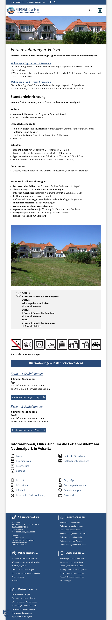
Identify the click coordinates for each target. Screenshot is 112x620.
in (75, 522)
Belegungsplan (23, 460)
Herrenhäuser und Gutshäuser (23, 609)
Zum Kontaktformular (36, 2)
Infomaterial (22, 485)
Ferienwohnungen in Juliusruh (71, 526)
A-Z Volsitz (21, 490)
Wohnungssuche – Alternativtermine (26, 562)
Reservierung (22, 465)
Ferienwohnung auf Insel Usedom (72, 544)
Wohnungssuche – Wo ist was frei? (25, 558)
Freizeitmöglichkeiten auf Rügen (24, 605)
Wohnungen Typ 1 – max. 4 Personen (31, 63)
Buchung (20, 470)
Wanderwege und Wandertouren (24, 602)
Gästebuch (69, 495)
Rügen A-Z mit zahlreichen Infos (72, 577)
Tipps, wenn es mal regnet (22, 616)
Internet (20, 480)
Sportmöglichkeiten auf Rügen (71, 566)
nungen (71, 522)
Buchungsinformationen (76, 485)
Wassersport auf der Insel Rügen (72, 562)
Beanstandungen (72, 490)
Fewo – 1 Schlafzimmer (27, 373)
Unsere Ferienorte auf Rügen (23, 569)
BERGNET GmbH (18, 538)
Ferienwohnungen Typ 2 (27, 430)
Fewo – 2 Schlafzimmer (27, 406)
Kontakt (15, 580)
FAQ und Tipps (65, 580)
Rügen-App (69, 480)
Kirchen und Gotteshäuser (22, 613)
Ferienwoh (64, 522)
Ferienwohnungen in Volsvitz (71, 537)
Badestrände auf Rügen (21, 594)
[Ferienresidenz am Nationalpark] (56, 284)
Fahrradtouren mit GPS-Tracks (23, 598)
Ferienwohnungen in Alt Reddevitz (73, 533)
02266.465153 (18, 2)
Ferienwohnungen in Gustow (71, 530)
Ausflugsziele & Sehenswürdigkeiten (73, 569)
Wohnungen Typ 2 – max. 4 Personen (31, 81)
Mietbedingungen (19, 577)
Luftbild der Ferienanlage (76, 460)
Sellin (78, 522)
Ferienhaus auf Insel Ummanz (71, 541)
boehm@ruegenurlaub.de (25, 531)
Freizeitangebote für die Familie (72, 558)
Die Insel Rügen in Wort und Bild (72, 573)
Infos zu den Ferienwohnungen (31, 495)
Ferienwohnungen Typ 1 (27, 397)
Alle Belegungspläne (19, 566)
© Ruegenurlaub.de (28, 516)
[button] (6, 613)
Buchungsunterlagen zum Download (26, 573)
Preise (19, 455)
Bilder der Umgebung (74, 455)
